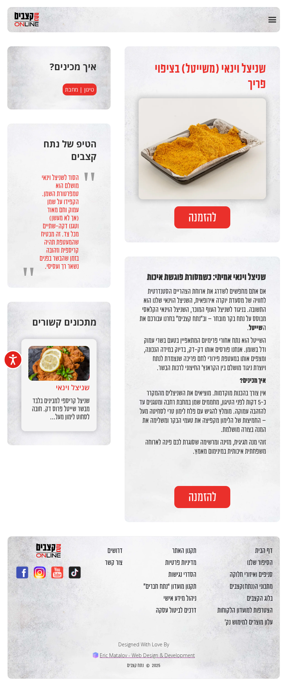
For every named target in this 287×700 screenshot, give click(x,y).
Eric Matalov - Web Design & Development (147, 655)
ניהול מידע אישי (179, 598)
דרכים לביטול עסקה (176, 610)
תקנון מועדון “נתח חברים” (170, 586)
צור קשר (113, 562)
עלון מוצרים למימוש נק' (249, 622)
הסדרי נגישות (182, 574)
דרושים (114, 550)
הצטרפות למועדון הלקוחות (245, 610)
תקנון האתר (184, 550)
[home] (24, 19)
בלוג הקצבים (260, 598)
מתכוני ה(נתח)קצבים (251, 586)
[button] (272, 19)
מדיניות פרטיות (180, 562)
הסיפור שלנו (260, 562)
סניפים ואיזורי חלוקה (251, 574)
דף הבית (264, 550)
